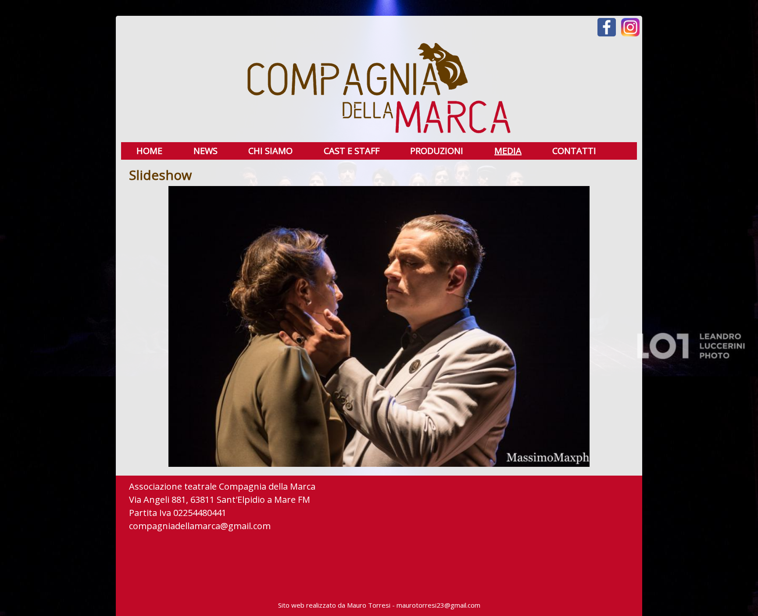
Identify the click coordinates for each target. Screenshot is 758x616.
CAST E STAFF (351, 151)
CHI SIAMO (270, 151)
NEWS (205, 151)
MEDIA (508, 151)
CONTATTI (574, 151)
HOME (149, 151)
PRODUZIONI (436, 151)
